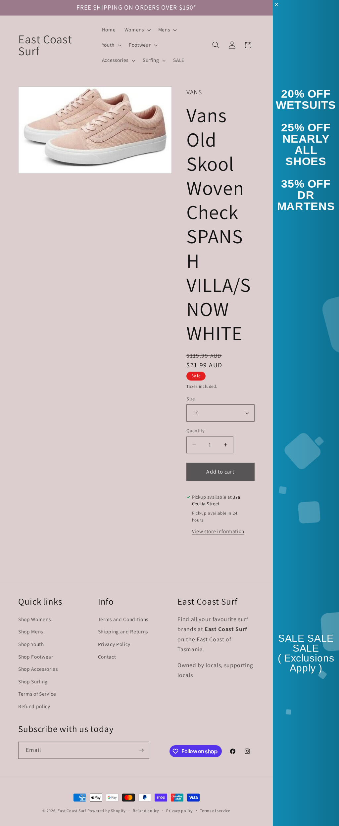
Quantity (195, 430)
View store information (218, 531)
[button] (137, 29)
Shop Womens (34, 619)
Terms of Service (37, 693)
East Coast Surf (72, 810)
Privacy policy (179, 810)
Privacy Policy (114, 644)
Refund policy (34, 706)
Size (190, 398)
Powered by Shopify (106, 810)
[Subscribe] (141, 750)
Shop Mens (30, 631)
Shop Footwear (35, 656)
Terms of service (215, 810)
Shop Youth (31, 644)
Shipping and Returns (123, 631)
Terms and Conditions (123, 619)
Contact (107, 656)
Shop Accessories (38, 668)
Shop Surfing (33, 681)
